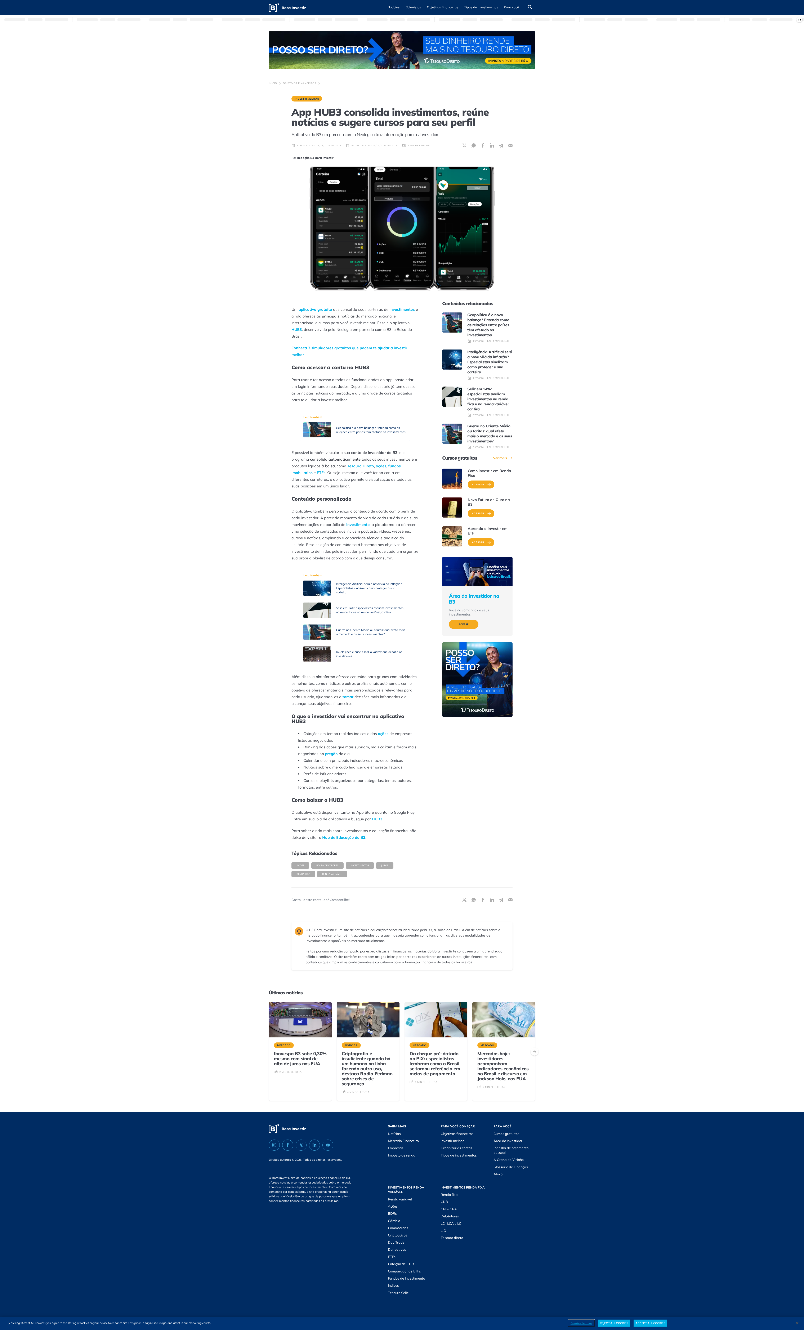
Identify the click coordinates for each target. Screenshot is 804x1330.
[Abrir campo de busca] (530, 7)
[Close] (797, 1323)
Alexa (498, 1174)
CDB (444, 1202)
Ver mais (500, 458)
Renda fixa (449, 1195)
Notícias (394, 1134)
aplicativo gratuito (315, 309)
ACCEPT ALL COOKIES (650, 1323)
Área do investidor (507, 1141)
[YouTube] (327, 1145)
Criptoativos (397, 1235)
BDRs (392, 1213)
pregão (331, 753)
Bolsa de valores (327, 865)
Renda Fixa (303, 874)
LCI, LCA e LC (451, 1223)
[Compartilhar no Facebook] (483, 145)
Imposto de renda (401, 1155)
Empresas (395, 1148)
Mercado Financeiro (403, 1141)
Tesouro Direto (360, 466)
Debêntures (450, 1216)
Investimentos (360, 865)
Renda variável (332, 874)
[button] (394, 7)
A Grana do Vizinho (508, 1160)
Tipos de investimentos (459, 1155)
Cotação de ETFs (401, 1264)
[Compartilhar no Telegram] (501, 145)
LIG (443, 1230)
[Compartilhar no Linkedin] (492, 145)
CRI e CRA (449, 1209)
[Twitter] (301, 1145)
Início (273, 83)
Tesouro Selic (398, 1293)
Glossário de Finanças (510, 1167)
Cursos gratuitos (506, 1134)
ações (381, 466)
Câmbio (394, 1221)
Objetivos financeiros (299, 83)
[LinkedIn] (314, 1145)
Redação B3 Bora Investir (315, 158)
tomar (348, 696)
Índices (393, 1285)
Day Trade (396, 1242)
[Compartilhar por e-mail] (510, 145)
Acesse (464, 624)
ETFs (321, 472)
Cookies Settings (581, 1323)
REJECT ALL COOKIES (614, 1323)
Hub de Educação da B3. (344, 837)
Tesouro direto (452, 1238)
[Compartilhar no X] (464, 145)
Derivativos (397, 1249)
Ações (300, 865)
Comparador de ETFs (404, 1271)
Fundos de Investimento (406, 1278)
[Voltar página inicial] (287, 7)
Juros (384, 865)
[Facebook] (287, 1145)
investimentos (402, 309)
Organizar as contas (456, 1148)
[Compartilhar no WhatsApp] (474, 145)
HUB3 (296, 329)
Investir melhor (307, 98)
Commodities (398, 1228)
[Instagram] (274, 1145)
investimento (358, 524)
